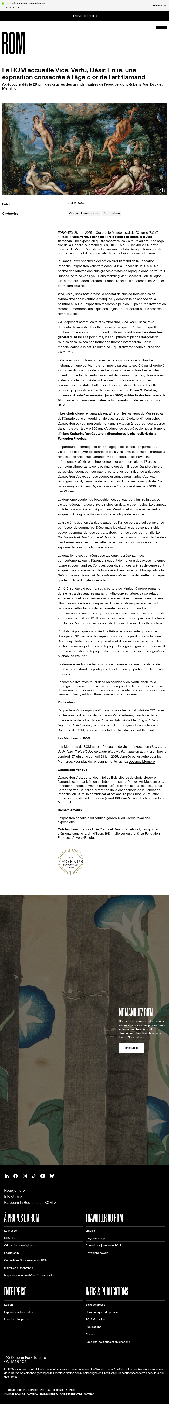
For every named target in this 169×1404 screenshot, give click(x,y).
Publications (93, 1327)
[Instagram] (24, 1176)
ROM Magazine (95, 1319)
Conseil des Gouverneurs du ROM (26, 1260)
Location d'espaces (16, 1319)
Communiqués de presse (102, 1312)
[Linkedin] (6, 1176)
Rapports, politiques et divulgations (108, 1342)
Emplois (91, 1230)
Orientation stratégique (19, 1245)
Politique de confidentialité (58, 1390)
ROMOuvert (11, 1238)
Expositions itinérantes (18, 1312)
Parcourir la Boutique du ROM (28, 1203)
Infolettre (11, 1197)
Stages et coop (95, 1238)
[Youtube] (42, 1176)
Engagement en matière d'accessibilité (29, 1275)
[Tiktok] (33, 1176)
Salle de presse (95, 1304)
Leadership (11, 1253)
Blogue (90, 1334)
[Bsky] (51, 1176)
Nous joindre (14, 1191)
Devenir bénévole (97, 1253)
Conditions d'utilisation (23, 1390)
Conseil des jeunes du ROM (103, 1245)
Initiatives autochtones (18, 1268)
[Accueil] (22, 43)
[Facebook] (15, 1176)
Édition (8, 1304)
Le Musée (10, 1230)
